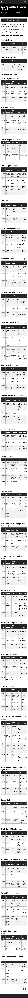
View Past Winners (15, 20)
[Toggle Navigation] (25, 2)
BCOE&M (10, 996)
